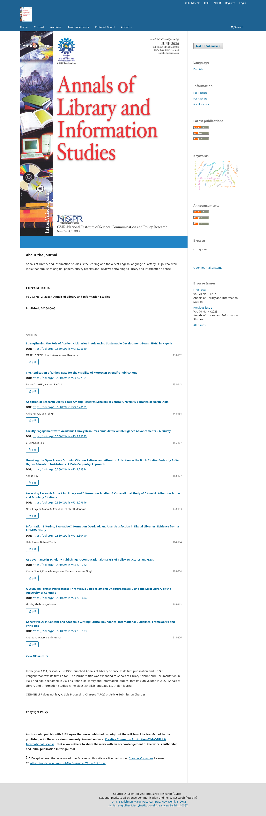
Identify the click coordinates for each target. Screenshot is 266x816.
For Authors (200, 98)
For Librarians (201, 104)
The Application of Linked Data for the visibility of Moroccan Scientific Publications (81, 372)
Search (238, 27)
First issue (200, 290)
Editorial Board (105, 27)
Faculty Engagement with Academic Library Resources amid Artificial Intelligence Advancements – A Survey (98, 431)
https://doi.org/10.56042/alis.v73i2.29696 (60, 502)
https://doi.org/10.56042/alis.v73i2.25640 (60, 348)
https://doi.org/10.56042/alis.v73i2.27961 (60, 378)
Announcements (78, 27)
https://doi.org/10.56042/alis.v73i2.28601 (60, 407)
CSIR (206, 3)
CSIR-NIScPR (192, 3)
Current (39, 27)
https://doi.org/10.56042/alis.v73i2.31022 (60, 565)
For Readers (200, 92)
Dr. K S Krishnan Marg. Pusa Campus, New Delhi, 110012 (148, 801)
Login (242, 3)
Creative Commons (141, 758)
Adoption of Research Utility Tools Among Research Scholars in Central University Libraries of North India (97, 402)
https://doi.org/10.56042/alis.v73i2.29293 (60, 436)
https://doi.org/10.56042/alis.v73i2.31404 (60, 598)
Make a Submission (208, 46)
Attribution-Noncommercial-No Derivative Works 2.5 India (68, 763)
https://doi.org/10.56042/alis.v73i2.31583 (60, 631)
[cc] (28, 758)
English (198, 69)
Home (24, 27)
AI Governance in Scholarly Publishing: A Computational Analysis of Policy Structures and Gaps (90, 559)
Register (230, 3)
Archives (55, 27)
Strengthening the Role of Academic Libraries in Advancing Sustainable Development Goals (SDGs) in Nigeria (99, 343)
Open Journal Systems (207, 267)
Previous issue (202, 307)
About (125, 27)
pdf (33, 362)
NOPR (217, 3)
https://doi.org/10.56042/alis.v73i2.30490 (60, 535)
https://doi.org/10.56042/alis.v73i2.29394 (60, 469)
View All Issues (35, 656)
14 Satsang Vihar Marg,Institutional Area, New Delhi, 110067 (148, 805)
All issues (199, 325)
